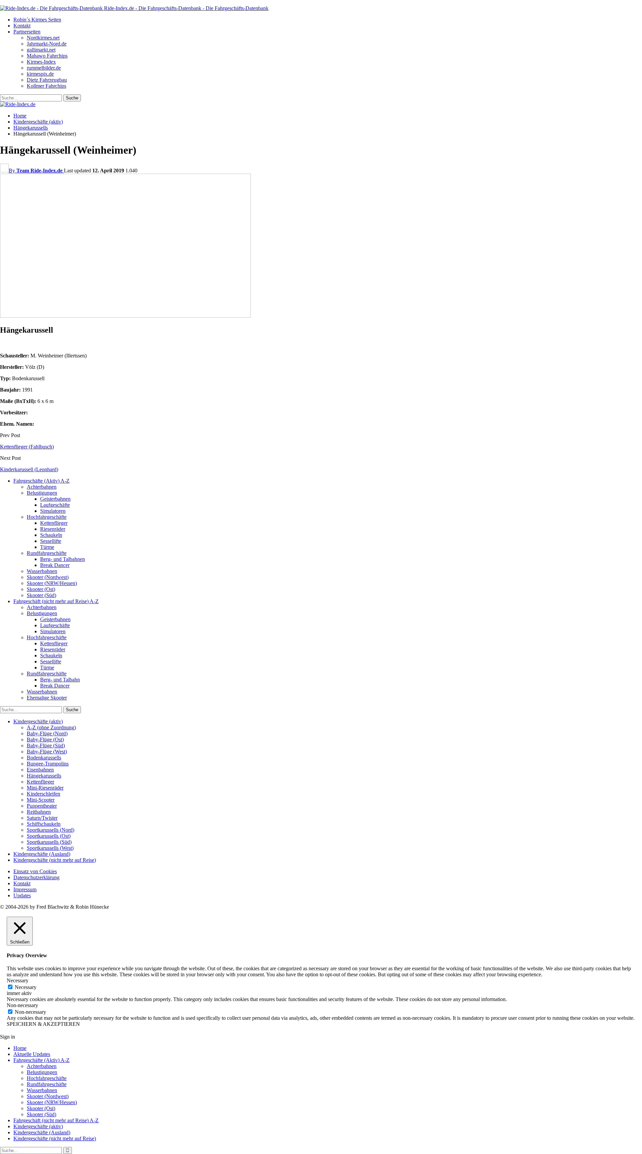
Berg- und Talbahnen (62, 559)
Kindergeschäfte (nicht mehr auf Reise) (54, 860)
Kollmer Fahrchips (46, 86)
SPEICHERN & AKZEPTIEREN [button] (43, 1024)
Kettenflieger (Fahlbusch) (27, 446)
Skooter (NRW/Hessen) (52, 583)
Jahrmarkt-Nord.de (47, 44)
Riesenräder (52, 529)
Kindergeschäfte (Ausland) (41, 854)
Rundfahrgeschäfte (47, 553)
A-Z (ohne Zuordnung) (51, 727)
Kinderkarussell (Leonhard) (29, 469)
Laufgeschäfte (55, 505)
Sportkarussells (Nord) (50, 830)
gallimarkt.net (41, 50)
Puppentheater (42, 806)
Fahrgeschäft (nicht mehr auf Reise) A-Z (56, 601)
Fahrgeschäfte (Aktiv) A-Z (41, 481)
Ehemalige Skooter (47, 697)
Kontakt (21, 25)
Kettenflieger (54, 523)
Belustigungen (42, 493)
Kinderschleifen (43, 794)
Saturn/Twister (42, 818)
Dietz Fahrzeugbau (47, 80)
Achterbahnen (42, 487)
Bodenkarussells (44, 757)
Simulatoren (53, 511)
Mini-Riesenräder (45, 788)
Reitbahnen (39, 812)
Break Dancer (55, 565)
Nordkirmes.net (43, 37)
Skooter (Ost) (41, 589)
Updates (22, 895)
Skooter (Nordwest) (48, 577)
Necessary (25, 987)
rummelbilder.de (44, 68)
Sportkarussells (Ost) (49, 836)
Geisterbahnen (55, 499)
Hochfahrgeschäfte (47, 517)
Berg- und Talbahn (60, 679)
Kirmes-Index (41, 62)
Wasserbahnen (42, 571)
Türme (47, 547)
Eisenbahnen (40, 769)
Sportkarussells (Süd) (49, 842)
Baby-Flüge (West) (47, 751)
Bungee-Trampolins (48, 763)
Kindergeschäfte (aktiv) (38, 721)
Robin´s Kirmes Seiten (37, 19)
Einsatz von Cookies (35, 871)
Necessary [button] (17, 980)
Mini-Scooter (41, 800)
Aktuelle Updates (31, 1054)
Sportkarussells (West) (50, 848)
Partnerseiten (26, 31)
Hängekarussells (44, 775)
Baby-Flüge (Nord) (47, 733)
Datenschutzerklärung (36, 877)
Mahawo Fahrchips (47, 56)
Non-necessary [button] (22, 1005)
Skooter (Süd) (41, 595)
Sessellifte (50, 541)
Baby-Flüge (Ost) (45, 739)
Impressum (24, 889)
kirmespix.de (40, 74)
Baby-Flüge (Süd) (46, 745)
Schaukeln (51, 535)
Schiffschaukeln (44, 824)
